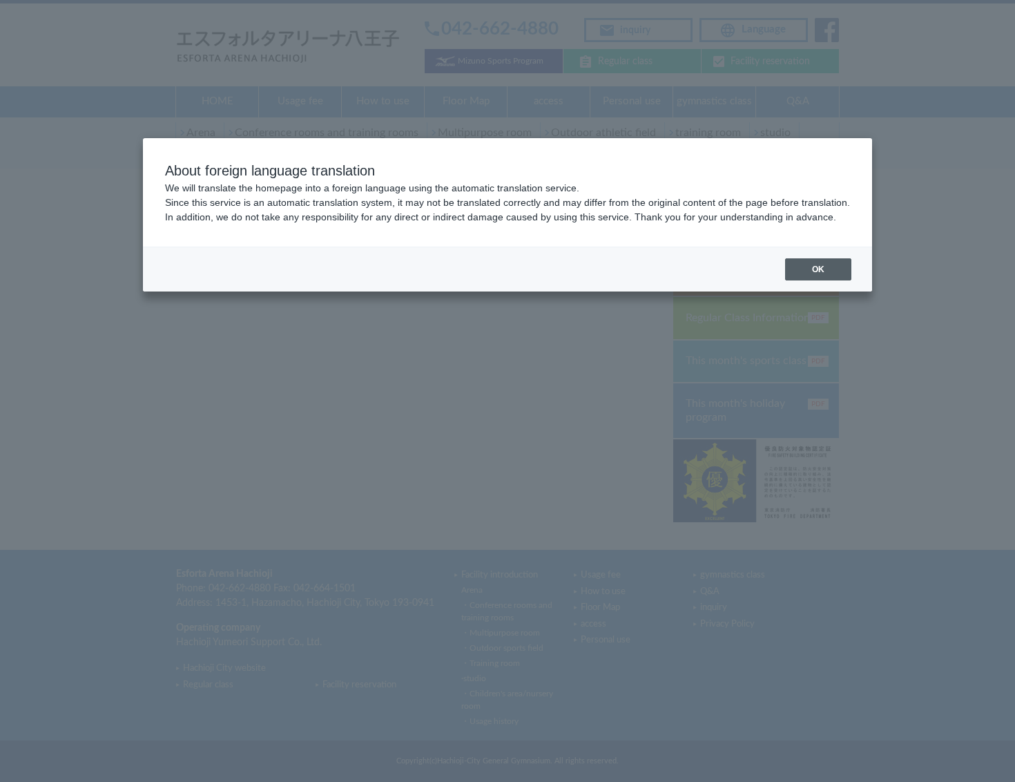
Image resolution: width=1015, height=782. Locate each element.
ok (818, 269)
